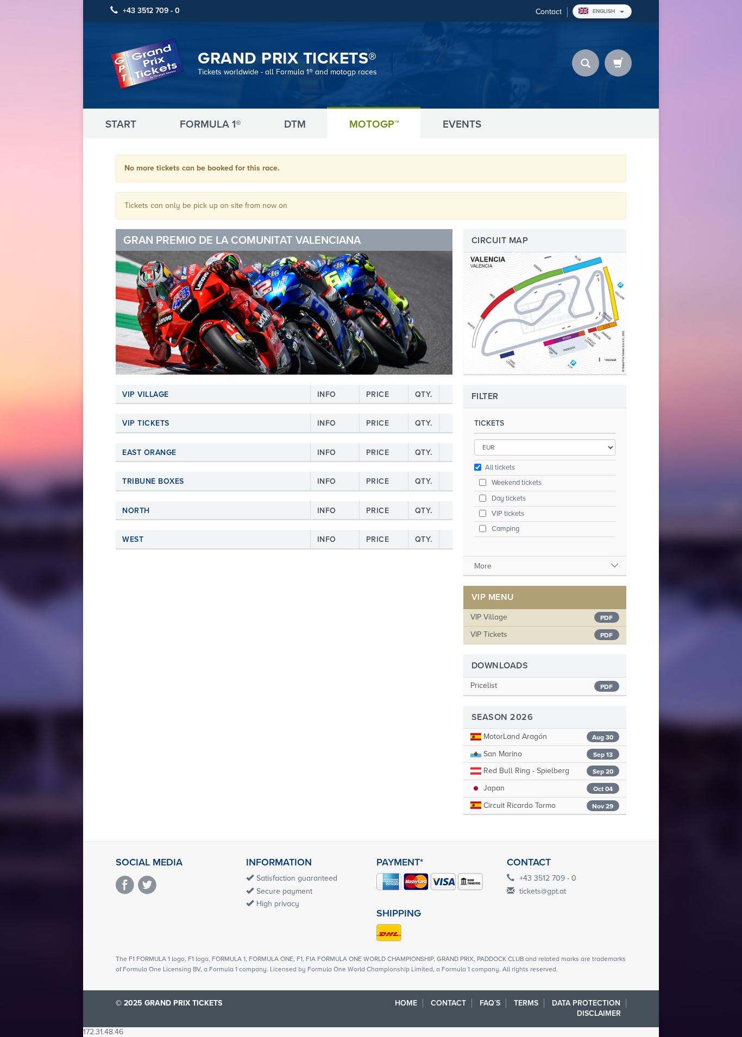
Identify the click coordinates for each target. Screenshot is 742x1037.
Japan (547, 788)
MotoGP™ (374, 124)
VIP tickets (507, 513)
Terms (526, 1003)
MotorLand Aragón (547, 736)
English (605, 11)
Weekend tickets (516, 482)
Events (462, 124)
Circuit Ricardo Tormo (547, 805)
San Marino (547, 753)
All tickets (500, 467)
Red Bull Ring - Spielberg (547, 770)
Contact (549, 11)
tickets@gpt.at (542, 891)
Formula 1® (210, 124)
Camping (504, 528)
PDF (606, 618)
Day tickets (508, 498)
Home (406, 1003)
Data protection (586, 1003)
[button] (141, 302)
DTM (295, 124)
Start (120, 124)
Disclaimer (599, 1013)
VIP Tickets (488, 634)
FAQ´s (490, 1003)
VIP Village (488, 617)
